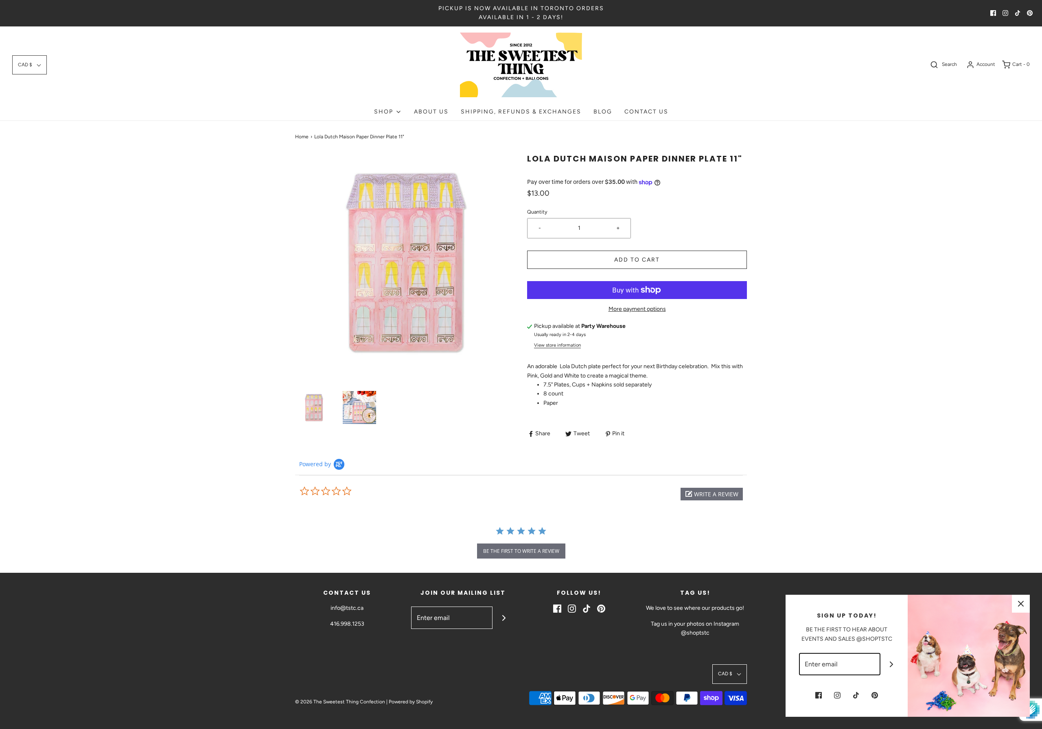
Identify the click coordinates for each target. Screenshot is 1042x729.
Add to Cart (637, 259)
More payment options (637, 309)
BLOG (602, 111)
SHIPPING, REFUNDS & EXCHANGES (521, 111)
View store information (557, 345)
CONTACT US (646, 111)
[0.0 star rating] (344, 491)
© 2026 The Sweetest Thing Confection (340, 702)
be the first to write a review (521, 551)
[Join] (504, 618)
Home (302, 137)
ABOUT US (431, 111)
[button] (29, 64)
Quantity (537, 212)
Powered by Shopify (411, 702)
